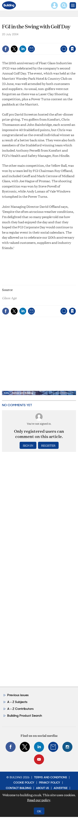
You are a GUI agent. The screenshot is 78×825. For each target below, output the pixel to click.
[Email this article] (31, 49)
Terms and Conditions (50, 777)
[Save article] (72, 49)
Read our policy (38, 800)
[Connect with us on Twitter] (25, 747)
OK (39, 811)
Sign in (22, 40)
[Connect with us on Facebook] (10, 747)
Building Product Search (24, 715)
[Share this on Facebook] (5, 49)
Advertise (61, 788)
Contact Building (18, 788)
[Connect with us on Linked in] (39, 747)
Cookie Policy (23, 782)
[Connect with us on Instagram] (67, 747)
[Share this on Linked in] (22, 49)
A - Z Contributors (20, 709)
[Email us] (53, 747)
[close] (75, 40)
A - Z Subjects (17, 702)
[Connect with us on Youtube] (39, 759)
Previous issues (18, 695)
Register (48, 445)
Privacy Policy (49, 782)
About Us (42, 788)
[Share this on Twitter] (14, 49)
